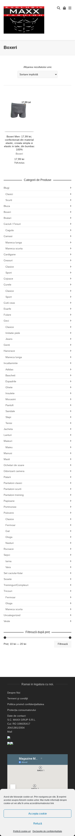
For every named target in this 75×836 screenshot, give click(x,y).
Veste (7, 621)
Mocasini (10, 399)
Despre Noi (13, 692)
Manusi (8, 453)
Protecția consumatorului (21, 710)
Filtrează (63, 643)
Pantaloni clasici (13, 483)
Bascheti (10, 375)
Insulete (10, 393)
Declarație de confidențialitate (47, 831)
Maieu (9, 447)
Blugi (6, 187)
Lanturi (8, 435)
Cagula (9, 230)
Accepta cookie (37, 813)
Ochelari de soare (14, 465)
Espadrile (10, 381)
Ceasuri (8, 260)
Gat (7, 531)
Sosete (8, 579)
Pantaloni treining (14, 494)
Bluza (7, 206)
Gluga (8, 537)
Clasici (9, 194)
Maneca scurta (14, 248)
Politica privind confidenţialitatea (25, 704)
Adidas (9, 369)
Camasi (8, 236)
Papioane (9, 500)
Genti (7, 344)
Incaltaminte (11, 363)
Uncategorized (12, 615)
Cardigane (10, 254)
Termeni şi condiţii (17, 698)
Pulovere (9, 512)
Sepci (7, 554)
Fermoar (10, 525)
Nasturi (9, 543)
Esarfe (7, 308)
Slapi (8, 417)
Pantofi (9, 405)
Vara (8, 567)
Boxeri (19, 153)
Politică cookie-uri (22, 831)
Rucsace (9, 548)
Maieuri (8, 440)
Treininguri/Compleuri (16, 585)
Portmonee (10, 506)
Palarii (7, 477)
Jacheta (8, 429)
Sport (8, 272)
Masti (7, 459)
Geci (6, 320)
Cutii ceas (9, 302)
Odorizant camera (14, 471)
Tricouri (8, 591)
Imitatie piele (12, 333)
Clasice (9, 266)
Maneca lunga (13, 242)
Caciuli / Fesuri (12, 223)
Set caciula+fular (13, 573)
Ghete (9, 387)
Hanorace (9, 350)
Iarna (8, 561)
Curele (7, 284)
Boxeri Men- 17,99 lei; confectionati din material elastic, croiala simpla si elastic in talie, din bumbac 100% (19, 143)
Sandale (10, 411)
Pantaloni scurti (12, 489)
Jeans (8, 338)
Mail (9, 731)
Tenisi (8, 423)
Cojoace (8, 278)
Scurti (8, 200)
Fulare (7, 314)
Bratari (7, 217)
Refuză (37, 823)
